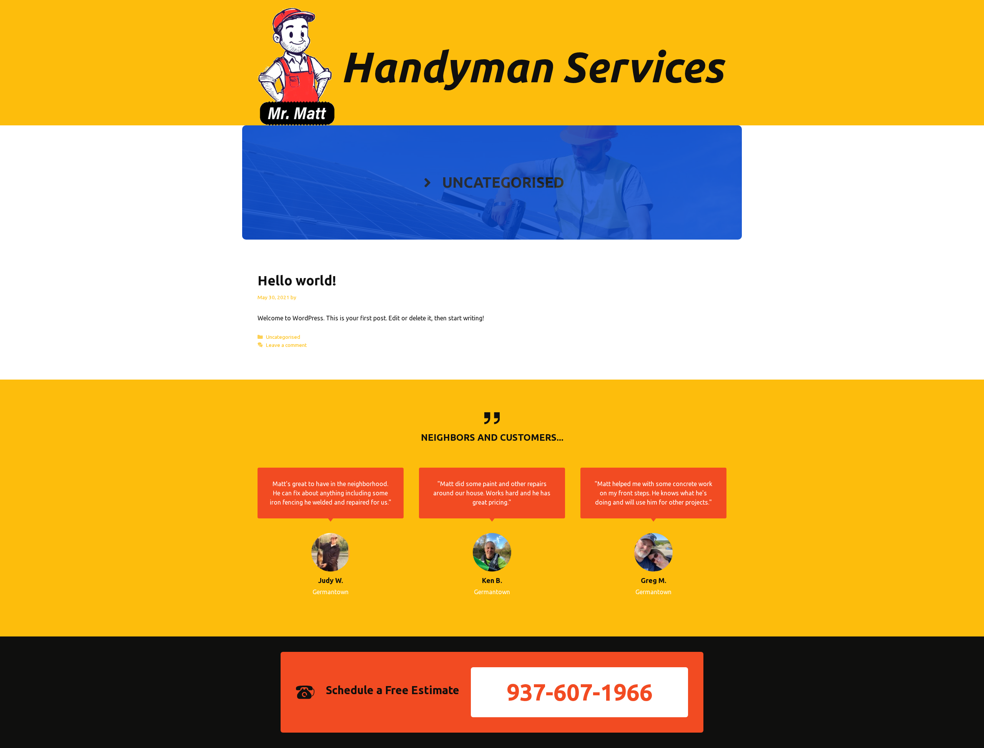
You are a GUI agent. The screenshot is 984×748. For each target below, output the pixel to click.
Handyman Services (532, 66)
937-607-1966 (580, 692)
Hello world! (297, 280)
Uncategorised (283, 337)
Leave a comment (286, 345)
